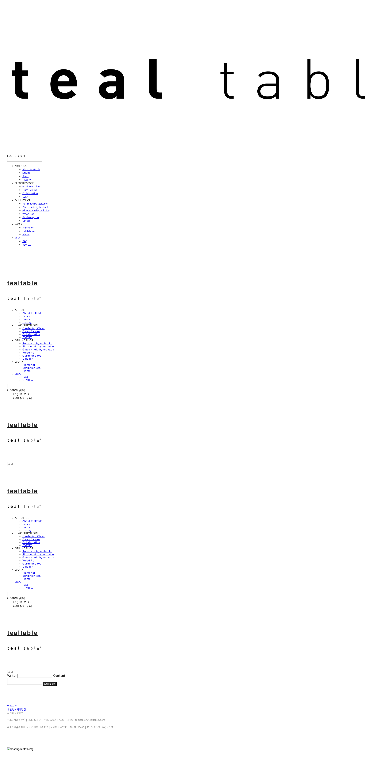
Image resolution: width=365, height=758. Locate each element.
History (26, 179)
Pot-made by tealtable (35, 203)
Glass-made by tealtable (35, 210)
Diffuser (26, 220)
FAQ (24, 241)
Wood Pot (28, 214)
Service (26, 172)
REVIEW (26, 244)
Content (59, 675)
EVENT (26, 196)
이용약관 (12, 706)
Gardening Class (31, 186)
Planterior (28, 227)
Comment (49, 683)
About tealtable (31, 169)
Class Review (29, 190)
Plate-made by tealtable (35, 207)
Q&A (17, 238)
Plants (25, 234)
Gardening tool (30, 217)
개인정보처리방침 (16, 709)
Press (25, 176)
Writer (11, 675)
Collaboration (30, 193)
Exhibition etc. (30, 231)
